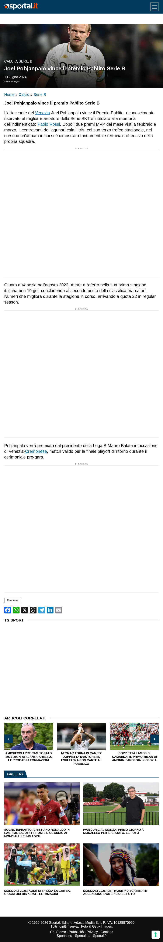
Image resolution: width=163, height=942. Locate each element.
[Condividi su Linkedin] (50, 610)
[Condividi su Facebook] (7, 610)
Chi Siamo (58, 932)
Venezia (42, 112)
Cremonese (36, 451)
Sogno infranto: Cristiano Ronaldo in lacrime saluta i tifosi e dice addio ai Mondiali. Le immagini (37, 833)
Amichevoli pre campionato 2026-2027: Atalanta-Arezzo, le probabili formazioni (28, 756)
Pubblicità (76, 932)
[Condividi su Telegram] (41, 610)
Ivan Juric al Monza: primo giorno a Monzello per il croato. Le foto (113, 831)
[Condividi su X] (24, 610)
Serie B (25, 61)
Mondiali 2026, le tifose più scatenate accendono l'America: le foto (115, 892)
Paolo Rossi (49, 124)
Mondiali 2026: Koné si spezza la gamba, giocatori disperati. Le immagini (37, 892)
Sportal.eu (64, 936)
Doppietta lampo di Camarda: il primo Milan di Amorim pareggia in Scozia (134, 756)
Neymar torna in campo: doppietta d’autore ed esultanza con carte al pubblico (81, 758)
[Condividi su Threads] (33, 610)
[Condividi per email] (58, 610)
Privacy (92, 932)
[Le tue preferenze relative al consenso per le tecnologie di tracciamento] (156, 935)
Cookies (107, 932)
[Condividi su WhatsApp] (16, 610)
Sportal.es (82, 936)
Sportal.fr (100, 936)
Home (9, 94)
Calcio (10, 61)
